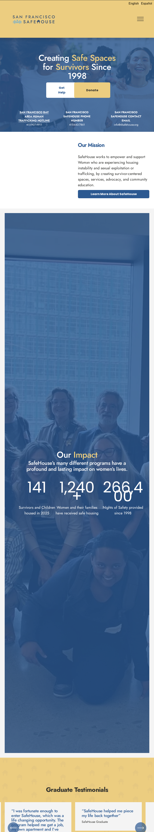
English (134, 3)
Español (146, 3)
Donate (92, 90)
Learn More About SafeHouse (114, 194)
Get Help (61, 90)
